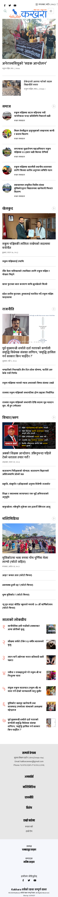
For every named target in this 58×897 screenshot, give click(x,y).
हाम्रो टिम (29, 831)
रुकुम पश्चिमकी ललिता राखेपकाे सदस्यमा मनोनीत (26, 246)
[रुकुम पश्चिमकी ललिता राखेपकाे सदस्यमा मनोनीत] (29, 226)
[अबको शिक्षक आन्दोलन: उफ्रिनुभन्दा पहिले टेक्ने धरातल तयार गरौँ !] (29, 435)
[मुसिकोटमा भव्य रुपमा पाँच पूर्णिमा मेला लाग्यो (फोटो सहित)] (29, 538)
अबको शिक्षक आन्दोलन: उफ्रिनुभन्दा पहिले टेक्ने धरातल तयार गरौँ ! (26, 455)
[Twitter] (9, 5)
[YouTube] (15, 5)
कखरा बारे (29, 826)
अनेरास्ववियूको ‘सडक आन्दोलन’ (24, 63)
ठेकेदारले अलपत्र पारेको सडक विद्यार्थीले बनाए (38, 83)
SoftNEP (32, 895)
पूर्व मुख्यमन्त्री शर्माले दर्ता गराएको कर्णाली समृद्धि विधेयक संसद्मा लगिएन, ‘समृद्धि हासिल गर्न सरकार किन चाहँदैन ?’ (29, 352)
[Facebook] (4, 5)
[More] (54, 106)
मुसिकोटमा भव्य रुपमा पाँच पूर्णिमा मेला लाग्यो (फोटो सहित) (25, 560)
